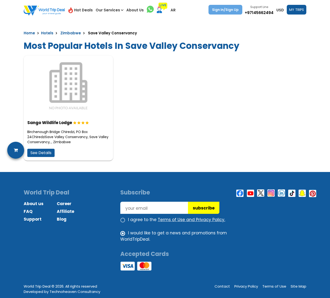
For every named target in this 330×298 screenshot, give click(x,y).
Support (33, 219)
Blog (61, 219)
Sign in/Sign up (225, 9)
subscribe (204, 208)
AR (173, 10)
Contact (222, 286)
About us (33, 204)
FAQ (28, 211)
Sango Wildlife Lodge (49, 123)
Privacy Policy (246, 286)
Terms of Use (274, 286)
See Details (40, 153)
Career (64, 204)
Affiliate (65, 211)
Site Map (298, 286)
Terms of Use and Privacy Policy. (191, 220)
